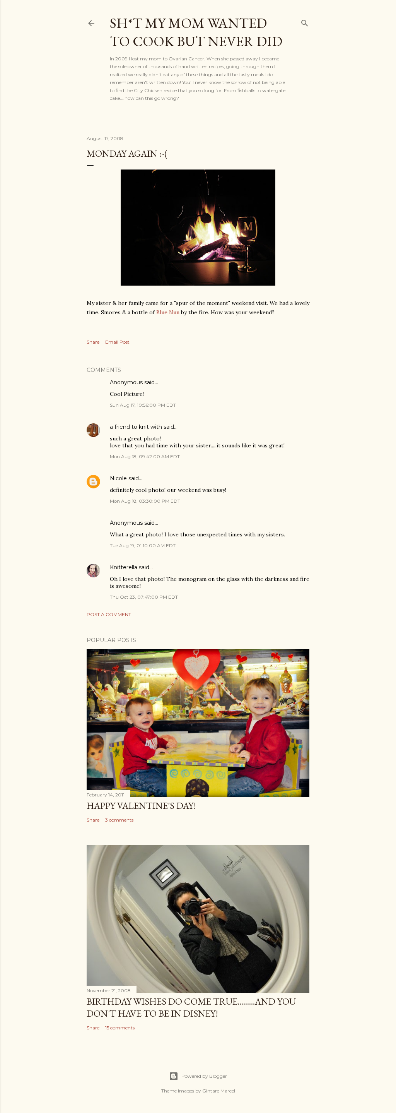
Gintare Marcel (218, 1091)
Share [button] (93, 342)
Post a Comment (109, 614)
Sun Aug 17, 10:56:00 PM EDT (143, 405)
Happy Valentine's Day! (141, 806)
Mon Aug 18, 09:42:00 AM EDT (145, 456)
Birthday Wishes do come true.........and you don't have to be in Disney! (191, 1007)
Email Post (117, 342)
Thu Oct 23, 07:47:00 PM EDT (144, 597)
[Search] (304, 21)
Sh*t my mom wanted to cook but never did (196, 32)
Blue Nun (167, 312)
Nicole (118, 478)
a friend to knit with (136, 426)
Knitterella (123, 567)
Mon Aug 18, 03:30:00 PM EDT (145, 501)
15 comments (120, 1028)
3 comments (119, 820)
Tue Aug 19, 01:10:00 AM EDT (143, 545)
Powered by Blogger (204, 1076)
